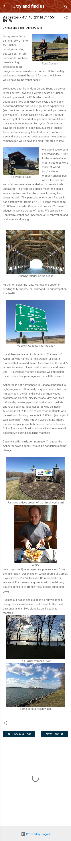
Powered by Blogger (37, 834)
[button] (66, 18)
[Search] (66, 7)
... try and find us (28, 6)
